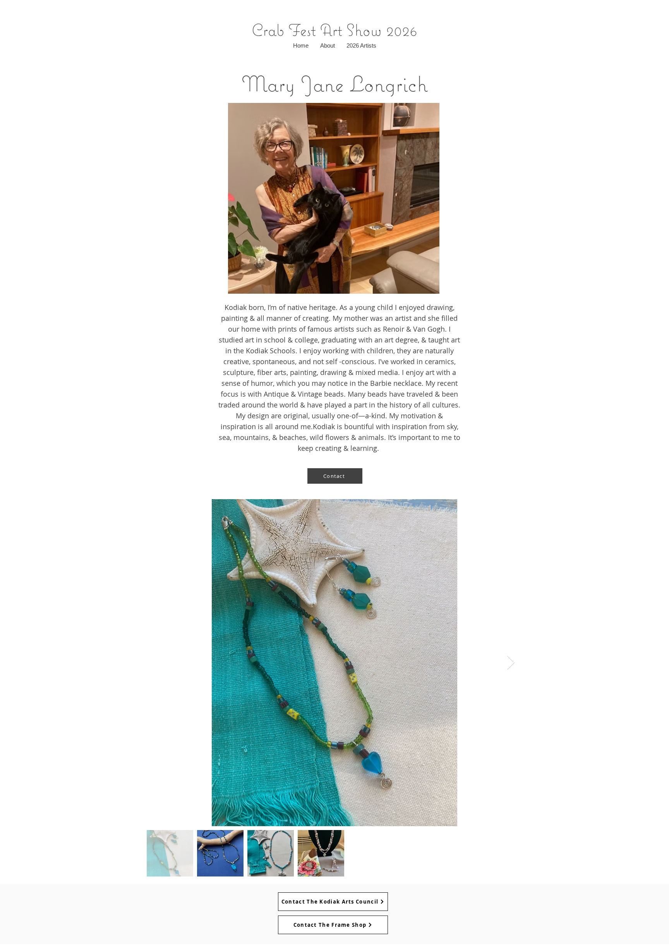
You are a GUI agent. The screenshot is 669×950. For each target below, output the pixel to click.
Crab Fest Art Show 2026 (334, 30)
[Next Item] (510, 662)
